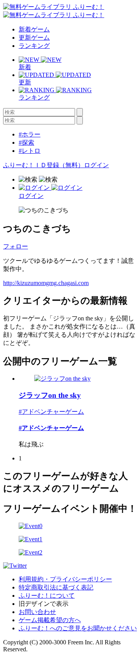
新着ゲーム (34, 29)
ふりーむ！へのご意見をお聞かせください (78, 628)
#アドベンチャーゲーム (51, 411)
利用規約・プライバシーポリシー (65, 579)
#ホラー (29, 134)
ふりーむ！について (47, 595)
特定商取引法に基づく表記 (56, 587)
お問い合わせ (37, 612)
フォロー (15, 246)
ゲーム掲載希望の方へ (50, 620)
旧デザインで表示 (43, 603)
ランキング (34, 45)
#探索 (26, 142)
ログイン (96, 165)
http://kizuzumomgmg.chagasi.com (46, 283)
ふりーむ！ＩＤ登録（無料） (43, 165)
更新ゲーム (34, 37)
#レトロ (29, 150)
